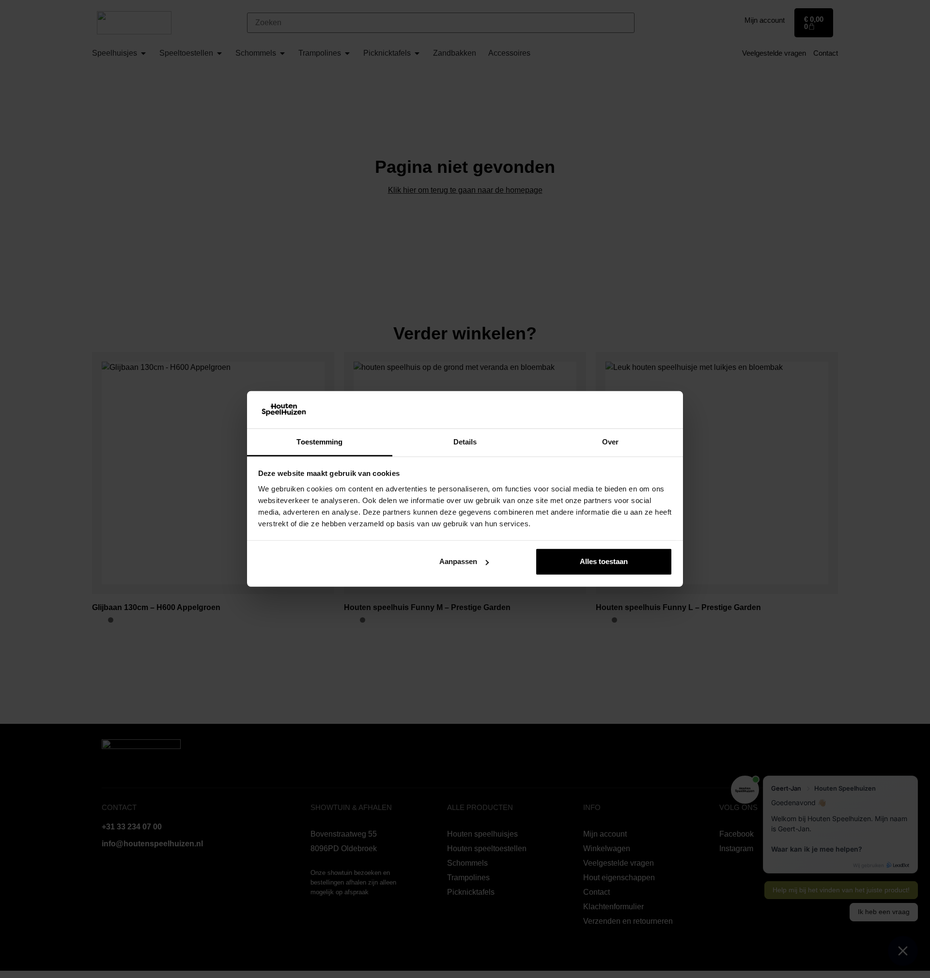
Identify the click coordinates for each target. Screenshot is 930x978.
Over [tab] (610, 442)
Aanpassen (458, 561)
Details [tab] (465, 442)
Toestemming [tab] (319, 442)
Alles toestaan (604, 561)
